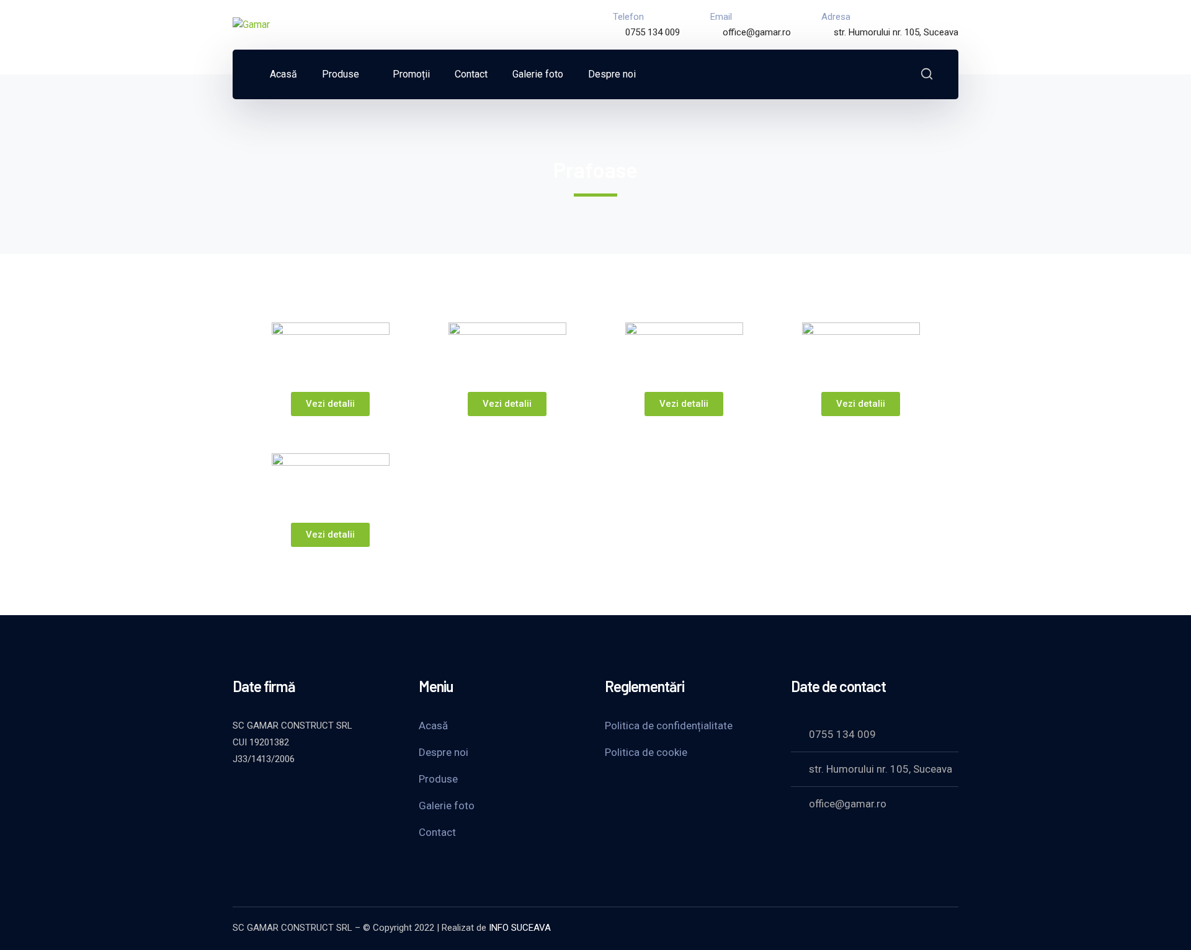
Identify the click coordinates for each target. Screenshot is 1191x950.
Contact (437, 832)
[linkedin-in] (301, 792)
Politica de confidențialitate (669, 725)
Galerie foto (447, 805)
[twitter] (239, 792)
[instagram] (332, 792)
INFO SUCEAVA (520, 927)
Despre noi (443, 752)
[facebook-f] (270, 792)
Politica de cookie (646, 752)
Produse (438, 779)
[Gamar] (251, 24)
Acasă (433, 725)
